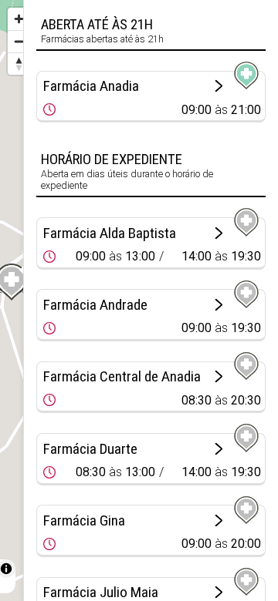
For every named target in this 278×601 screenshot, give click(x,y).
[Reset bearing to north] (19, 63)
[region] (11, 300)
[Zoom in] (19, 19)
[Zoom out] (19, 41)
